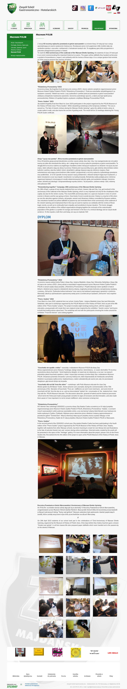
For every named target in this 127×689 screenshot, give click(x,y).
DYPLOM (44, 217)
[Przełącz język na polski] (115, 13)
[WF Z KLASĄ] (91, 653)
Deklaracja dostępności (32, 685)
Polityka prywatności (31, 684)
